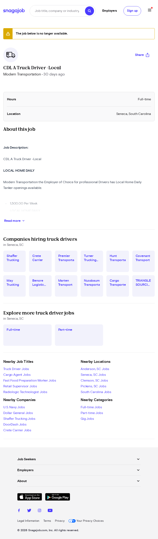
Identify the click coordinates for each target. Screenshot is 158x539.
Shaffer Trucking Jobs (19, 418)
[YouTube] (50, 511)
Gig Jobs (87, 418)
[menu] (149, 11)
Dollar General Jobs (18, 413)
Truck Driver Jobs (16, 369)
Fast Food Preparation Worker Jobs (29, 380)
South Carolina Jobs (96, 392)
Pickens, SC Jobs (93, 386)
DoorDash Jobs (15, 424)
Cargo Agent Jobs (16, 374)
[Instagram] (39, 511)
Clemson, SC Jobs (94, 380)
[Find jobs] (89, 10)
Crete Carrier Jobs (17, 430)
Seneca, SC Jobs (93, 374)
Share (139, 55)
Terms (47, 520)
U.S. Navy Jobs (14, 407)
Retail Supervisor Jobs (20, 386)
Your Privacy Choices (90, 520)
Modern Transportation (22, 74)
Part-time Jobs (92, 413)
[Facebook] (19, 511)
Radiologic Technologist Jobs (25, 392)
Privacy (59, 520)
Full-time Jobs (91, 407)
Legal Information (28, 520)
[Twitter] (29, 511)
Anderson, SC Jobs (95, 369)
